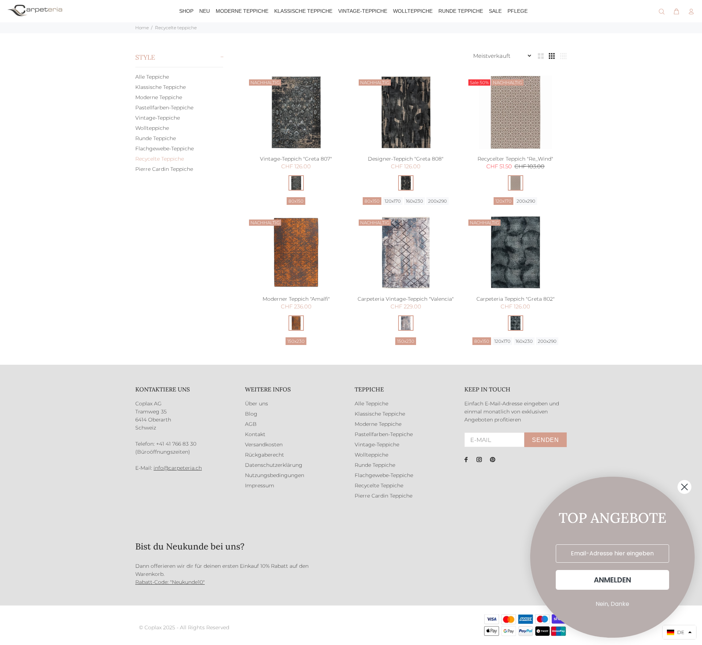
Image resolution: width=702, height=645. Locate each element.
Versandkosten (264, 444)
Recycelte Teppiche (159, 158)
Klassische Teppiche (160, 87)
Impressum (259, 485)
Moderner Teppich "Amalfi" (296, 299)
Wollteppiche (152, 128)
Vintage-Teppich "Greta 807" (296, 158)
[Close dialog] (684, 487)
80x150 (295, 201)
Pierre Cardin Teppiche (164, 169)
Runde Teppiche (155, 138)
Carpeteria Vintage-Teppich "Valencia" (406, 299)
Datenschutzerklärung (273, 465)
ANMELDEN (612, 580)
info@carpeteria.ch (178, 468)
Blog (251, 413)
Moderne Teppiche (158, 97)
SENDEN (545, 440)
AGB (251, 424)
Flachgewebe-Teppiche (164, 148)
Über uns (256, 403)
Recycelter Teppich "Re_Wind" (515, 158)
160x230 (414, 201)
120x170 (393, 201)
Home (142, 27)
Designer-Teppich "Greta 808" (406, 158)
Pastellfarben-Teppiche (164, 107)
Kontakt (255, 434)
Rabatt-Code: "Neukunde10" (170, 582)
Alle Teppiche (152, 77)
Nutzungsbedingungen (274, 475)
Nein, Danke (612, 604)
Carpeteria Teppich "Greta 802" (515, 299)
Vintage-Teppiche (157, 118)
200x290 (437, 201)
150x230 (296, 341)
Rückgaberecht (264, 454)
